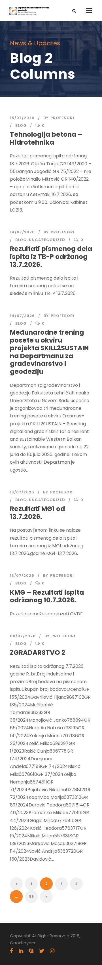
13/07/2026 (22, 492)
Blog (21, 125)
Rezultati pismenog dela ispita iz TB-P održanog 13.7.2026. (51, 256)
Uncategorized (47, 239)
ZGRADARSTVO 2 (37, 652)
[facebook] (11, 951)
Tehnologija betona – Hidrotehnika (46, 138)
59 (31, 896)
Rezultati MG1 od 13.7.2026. (37, 512)
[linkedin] (21, 951)
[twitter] (41, 951)
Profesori (62, 118)
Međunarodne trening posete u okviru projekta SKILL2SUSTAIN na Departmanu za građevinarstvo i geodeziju (49, 352)
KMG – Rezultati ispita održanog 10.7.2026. (47, 596)
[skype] (31, 951)
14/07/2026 (22, 232)
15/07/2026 (22, 118)
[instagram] (52, 951)
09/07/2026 (23, 636)
